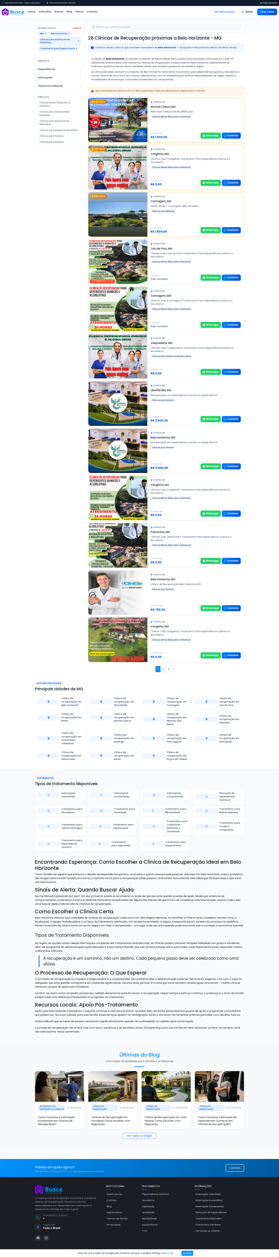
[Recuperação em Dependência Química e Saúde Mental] (117, 403)
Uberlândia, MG (161, 390)
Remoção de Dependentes (211, 1212)
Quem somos (114, 1194)
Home (32, 11)
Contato (92, 11)
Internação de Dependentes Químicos (52, 1107)
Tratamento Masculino (209, 1218)
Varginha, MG (160, 154)
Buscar (59, 11)
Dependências (46, 69)
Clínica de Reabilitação (100, 1107)
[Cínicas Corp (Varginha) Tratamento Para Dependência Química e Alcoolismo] (117, 640)
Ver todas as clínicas (208, 1230)
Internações (45, 77)
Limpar (77, 28)
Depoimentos (114, 1212)
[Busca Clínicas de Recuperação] (13, 11)
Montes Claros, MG (163, 107)
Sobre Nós (45, 11)
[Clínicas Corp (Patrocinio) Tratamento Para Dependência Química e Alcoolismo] (117, 545)
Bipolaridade (149, 1218)
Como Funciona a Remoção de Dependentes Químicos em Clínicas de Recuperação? (217, 1120)
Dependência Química (155, 1194)
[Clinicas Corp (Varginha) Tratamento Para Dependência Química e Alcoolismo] (117, 498)
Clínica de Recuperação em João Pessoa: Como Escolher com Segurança (166, 1120)
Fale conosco (270, 2)
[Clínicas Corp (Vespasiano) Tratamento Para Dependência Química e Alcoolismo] (117, 356)
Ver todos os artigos (139, 1136)
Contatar (232, 135)
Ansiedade (148, 1212)
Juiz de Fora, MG (161, 248)
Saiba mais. (167, 1253)
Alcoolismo (148, 1200)
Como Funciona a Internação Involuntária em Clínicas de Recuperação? (56, 1120)
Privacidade (113, 1224)
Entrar (249, 11)
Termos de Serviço (117, 1218)
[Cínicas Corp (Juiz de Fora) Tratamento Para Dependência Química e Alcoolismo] (117, 262)
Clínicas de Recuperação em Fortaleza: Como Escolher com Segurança (110, 1120)
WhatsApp (212, 135)
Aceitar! (187, 1253)
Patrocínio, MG (160, 532)
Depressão (148, 1206)
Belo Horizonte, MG (163, 437)
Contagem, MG (161, 201)
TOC (144, 1230)
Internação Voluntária (208, 1194)
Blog (69, 11)
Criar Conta (267, 11)
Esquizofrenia (149, 1224)
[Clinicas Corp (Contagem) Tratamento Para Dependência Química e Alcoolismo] (117, 309)
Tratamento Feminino (208, 1224)
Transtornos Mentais (50, 86)
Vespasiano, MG (162, 343)
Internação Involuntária (209, 1200)
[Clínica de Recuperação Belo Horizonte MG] (117, 592)
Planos (79, 11)
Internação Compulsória (210, 1206)
